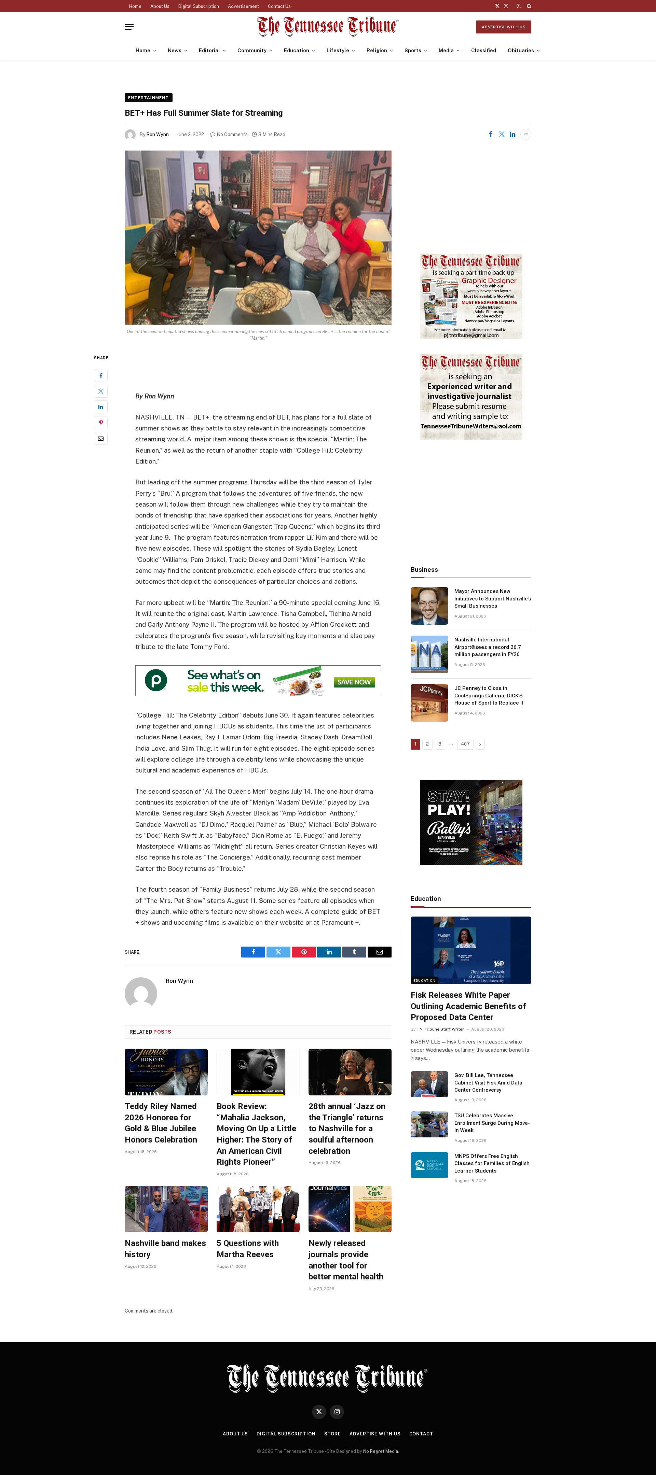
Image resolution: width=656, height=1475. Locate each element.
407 (465, 744)
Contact (421, 1433)
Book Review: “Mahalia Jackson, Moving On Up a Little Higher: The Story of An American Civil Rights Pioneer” (256, 1134)
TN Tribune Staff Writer (440, 1029)
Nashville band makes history (165, 1248)
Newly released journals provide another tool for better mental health (346, 1259)
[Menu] (129, 26)
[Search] (528, 6)
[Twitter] (101, 391)
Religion (377, 50)
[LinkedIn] (101, 406)
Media (446, 50)
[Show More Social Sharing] (525, 134)
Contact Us (279, 6)
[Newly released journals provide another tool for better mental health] (350, 1209)
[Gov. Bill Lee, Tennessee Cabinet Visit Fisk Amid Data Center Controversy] (429, 1084)
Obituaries (521, 50)
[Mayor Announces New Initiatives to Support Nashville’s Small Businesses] (429, 606)
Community (251, 50)
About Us (159, 6)
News (174, 50)
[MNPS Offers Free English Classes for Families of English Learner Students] (429, 1165)
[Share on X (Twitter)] (501, 134)
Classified (483, 50)
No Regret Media (380, 1451)
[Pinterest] (101, 422)
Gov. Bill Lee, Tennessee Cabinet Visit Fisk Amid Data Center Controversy (488, 1082)
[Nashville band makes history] (166, 1209)
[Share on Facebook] (491, 134)
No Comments (232, 134)
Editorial (209, 50)
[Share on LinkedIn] (512, 134)
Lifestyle (338, 50)
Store (332, 1433)
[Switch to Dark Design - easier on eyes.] (518, 6)
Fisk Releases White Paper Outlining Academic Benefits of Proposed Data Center (468, 1006)
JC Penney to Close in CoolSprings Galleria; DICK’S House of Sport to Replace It (488, 695)
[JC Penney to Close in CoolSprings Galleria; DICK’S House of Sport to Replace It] (429, 703)
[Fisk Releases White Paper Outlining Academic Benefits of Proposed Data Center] (471, 950)
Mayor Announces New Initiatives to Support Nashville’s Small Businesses (492, 598)
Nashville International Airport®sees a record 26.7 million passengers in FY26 (487, 647)
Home (135, 6)
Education (296, 50)
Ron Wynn (157, 134)
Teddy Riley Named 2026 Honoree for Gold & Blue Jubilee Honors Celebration (161, 1123)
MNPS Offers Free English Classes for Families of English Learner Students (492, 1163)
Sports (413, 50)
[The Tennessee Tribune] (327, 26)
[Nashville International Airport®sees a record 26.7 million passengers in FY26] (429, 654)
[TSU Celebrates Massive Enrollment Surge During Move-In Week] (429, 1124)
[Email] (101, 438)
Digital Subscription (198, 6)
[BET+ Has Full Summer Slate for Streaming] (258, 238)
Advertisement (243, 6)
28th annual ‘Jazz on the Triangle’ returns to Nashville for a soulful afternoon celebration (347, 1129)
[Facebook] (101, 375)
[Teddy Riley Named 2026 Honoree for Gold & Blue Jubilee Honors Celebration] (166, 1072)
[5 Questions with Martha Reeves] (258, 1209)
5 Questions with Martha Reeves (248, 1248)
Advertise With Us (503, 27)
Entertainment (148, 97)
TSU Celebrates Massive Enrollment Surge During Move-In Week (492, 1122)
